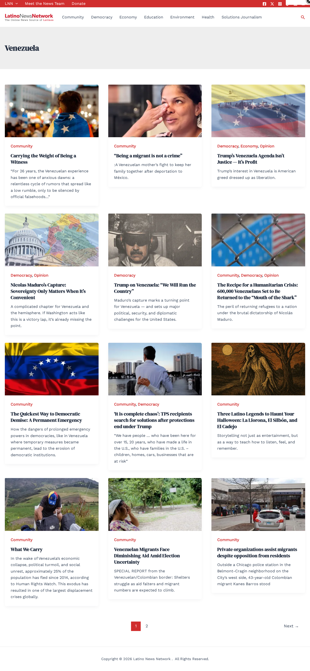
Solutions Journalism (242, 17)
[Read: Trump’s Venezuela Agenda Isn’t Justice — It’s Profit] (258, 110)
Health (208, 17)
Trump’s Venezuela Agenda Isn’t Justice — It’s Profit (250, 158)
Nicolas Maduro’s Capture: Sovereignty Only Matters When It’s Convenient (48, 291)
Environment (182, 17)
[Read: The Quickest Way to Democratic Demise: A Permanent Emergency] (52, 368)
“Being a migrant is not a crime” (148, 155)
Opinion (267, 146)
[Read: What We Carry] (52, 504)
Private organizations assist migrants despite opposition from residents (257, 552)
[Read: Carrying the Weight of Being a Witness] (52, 110)
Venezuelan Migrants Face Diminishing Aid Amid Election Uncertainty (147, 555)
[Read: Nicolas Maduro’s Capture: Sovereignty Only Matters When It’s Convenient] (52, 239)
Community (73, 17)
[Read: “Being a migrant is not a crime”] (155, 110)
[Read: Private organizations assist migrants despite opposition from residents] (258, 504)
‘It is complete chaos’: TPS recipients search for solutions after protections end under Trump (154, 420)
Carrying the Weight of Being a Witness (43, 158)
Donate (78, 3)
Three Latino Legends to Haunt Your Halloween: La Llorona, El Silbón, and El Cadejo (257, 420)
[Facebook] (264, 4)
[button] (15, 3)
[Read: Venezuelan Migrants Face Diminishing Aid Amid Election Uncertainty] (155, 504)
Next (291, 625)
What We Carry (27, 549)
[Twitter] (272, 4)
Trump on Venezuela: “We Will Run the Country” (155, 288)
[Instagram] (280, 4)
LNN (9, 3)
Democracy (101, 17)
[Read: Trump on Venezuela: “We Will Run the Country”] (155, 239)
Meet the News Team (44, 3)
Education (153, 17)
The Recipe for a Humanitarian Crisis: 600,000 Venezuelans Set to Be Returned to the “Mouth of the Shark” (257, 291)
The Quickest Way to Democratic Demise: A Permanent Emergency (46, 416)
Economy (128, 17)
